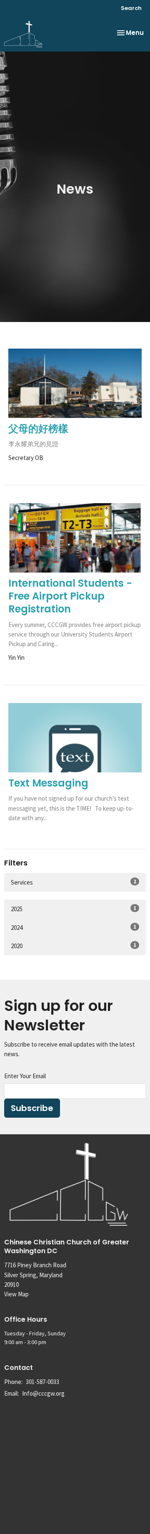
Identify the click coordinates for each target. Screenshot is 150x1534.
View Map (16, 1294)
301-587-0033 (42, 1382)
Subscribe (32, 1108)
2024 (73, 927)
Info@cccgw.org (43, 1393)
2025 (73, 909)
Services (73, 882)
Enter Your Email (25, 1076)
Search (131, 8)
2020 (73, 946)
